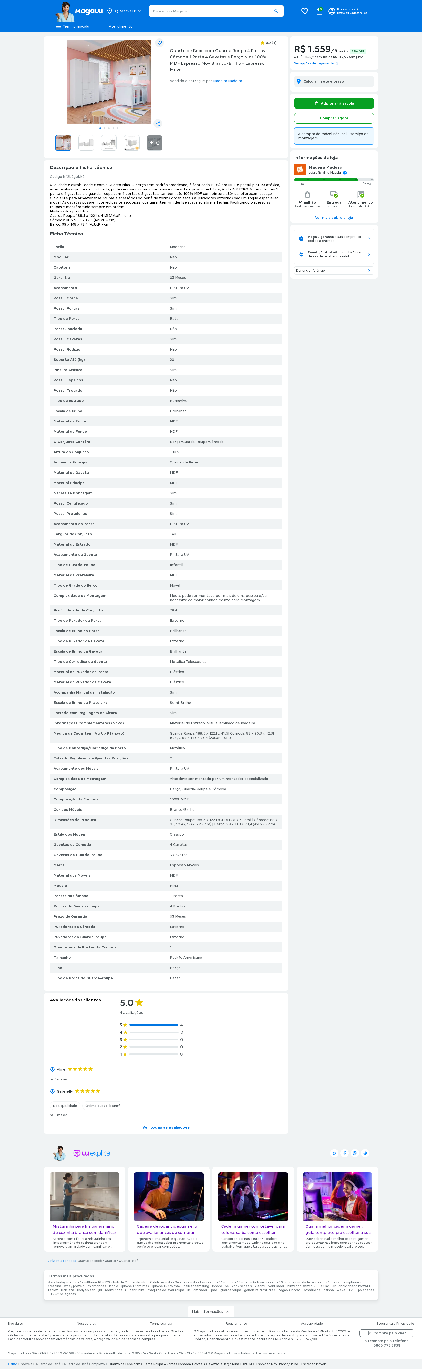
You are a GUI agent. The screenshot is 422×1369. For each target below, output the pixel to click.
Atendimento (121, 26)
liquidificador (197, 1290)
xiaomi (260, 1286)
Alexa (341, 1290)
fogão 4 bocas (289, 1290)
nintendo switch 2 (301, 1286)
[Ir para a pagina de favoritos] (304, 11)
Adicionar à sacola (337, 103)
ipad (214, 1290)
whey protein (74, 1286)
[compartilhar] (157, 123)
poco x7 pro (326, 1282)
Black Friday (57, 1282)
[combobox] (216, 11)
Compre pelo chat (389, 1333)
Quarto (110, 1261)
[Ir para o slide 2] (104, 128)
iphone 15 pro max (166, 1286)
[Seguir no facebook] (344, 1153)
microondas (97, 1286)
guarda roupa (230, 1290)
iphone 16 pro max (282, 1282)
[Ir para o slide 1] (100, 128)
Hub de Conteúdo (126, 1282)
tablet (53, 1290)
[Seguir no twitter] (334, 1153)
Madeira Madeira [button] (227, 81)
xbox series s (242, 1286)
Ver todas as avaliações (166, 1127)
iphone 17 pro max (135, 1286)
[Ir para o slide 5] (117, 128)
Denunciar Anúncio (310, 270)
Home (12, 1364)
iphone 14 (233, 1282)
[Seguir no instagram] (355, 1153)
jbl (100, 1290)
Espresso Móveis (184, 865)
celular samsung (196, 1286)
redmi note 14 (116, 1290)
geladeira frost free (259, 1290)
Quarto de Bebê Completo (84, 1364)
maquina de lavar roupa (166, 1290)
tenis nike (137, 1290)
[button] (276, 11)
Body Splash (86, 1290)
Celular (323, 1286)
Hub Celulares (154, 1282)
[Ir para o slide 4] (113, 128)
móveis (26, 1364)
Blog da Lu (15, 1323)
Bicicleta (67, 1290)
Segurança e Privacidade (395, 1323)
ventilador (276, 1286)
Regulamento (236, 1323)
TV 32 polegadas (63, 1294)
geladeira (306, 1282)
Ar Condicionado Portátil (351, 1286)
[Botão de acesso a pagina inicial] (78, 11)
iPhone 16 (93, 1282)
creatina (54, 1286)
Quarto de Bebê (90, 1261)
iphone (353, 1282)
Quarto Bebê (128, 1261)
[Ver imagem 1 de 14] (109, 82)
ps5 (246, 1282)
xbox (341, 1282)
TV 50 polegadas (361, 1290)
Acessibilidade (312, 1323)
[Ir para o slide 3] (109, 128)
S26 (107, 1282)
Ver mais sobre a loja (334, 218)
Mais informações (207, 1312)
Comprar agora (334, 118)
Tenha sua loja (161, 1323)
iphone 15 (215, 1282)
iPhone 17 (76, 1282)
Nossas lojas (86, 1323)
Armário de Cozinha (319, 1290)
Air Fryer (259, 1282)
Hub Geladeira (179, 1282)
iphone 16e (220, 1286)
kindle (113, 1286)
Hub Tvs (199, 1282)
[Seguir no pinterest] (365, 1153)
